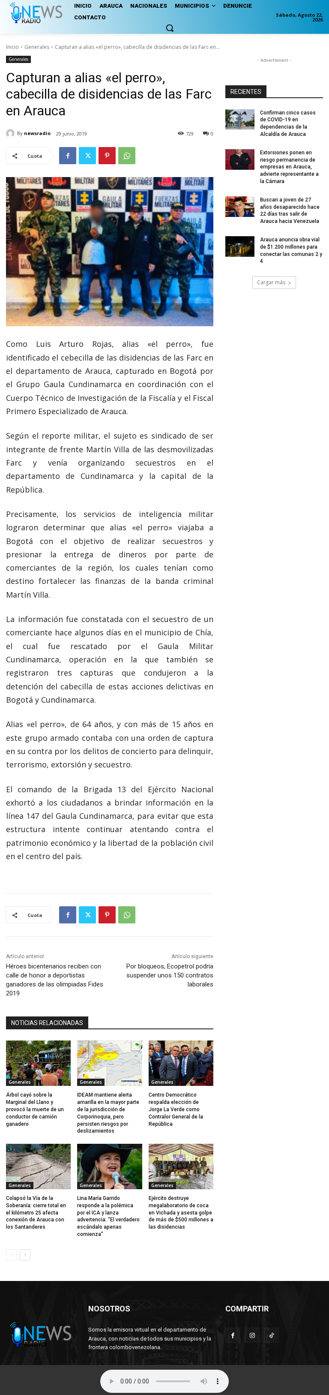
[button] (169, 28)
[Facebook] (67, 155)
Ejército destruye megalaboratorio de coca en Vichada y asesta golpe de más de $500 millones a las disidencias (181, 1212)
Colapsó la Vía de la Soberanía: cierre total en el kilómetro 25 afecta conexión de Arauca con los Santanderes (36, 1212)
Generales (36, 47)
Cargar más (271, 282)
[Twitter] (87, 155)
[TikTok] (271, 1335)
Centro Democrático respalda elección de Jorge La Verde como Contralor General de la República (176, 1109)
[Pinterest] (107, 155)
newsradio (37, 133)
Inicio (12, 47)
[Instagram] (252, 1335)
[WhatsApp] (126, 155)
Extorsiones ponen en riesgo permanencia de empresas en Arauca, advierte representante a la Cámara (289, 167)
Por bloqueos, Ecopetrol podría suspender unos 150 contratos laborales (169, 975)
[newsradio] (11, 133)
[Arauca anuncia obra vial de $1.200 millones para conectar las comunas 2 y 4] (239, 246)
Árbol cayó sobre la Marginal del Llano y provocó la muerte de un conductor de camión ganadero (35, 1109)
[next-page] (25, 1254)
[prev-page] (11, 1254)
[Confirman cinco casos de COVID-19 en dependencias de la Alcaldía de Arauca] (239, 119)
